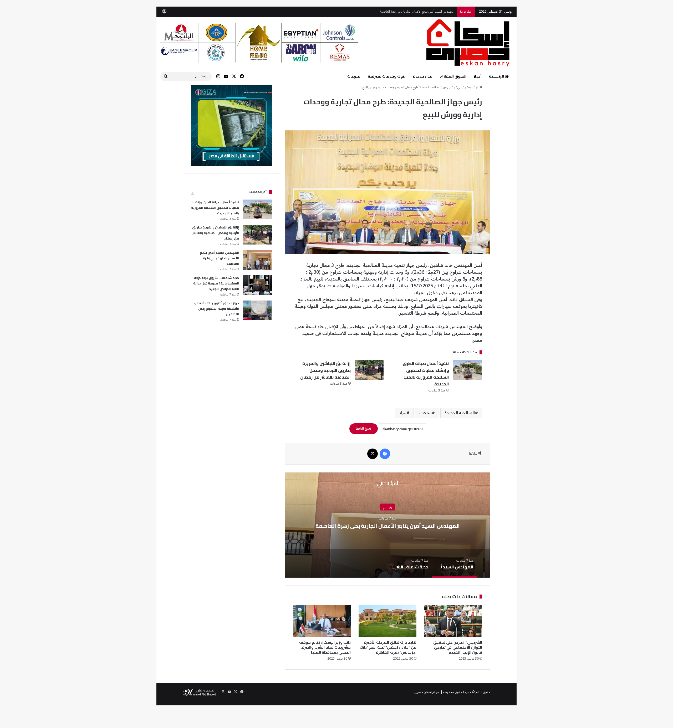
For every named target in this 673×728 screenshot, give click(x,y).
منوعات (353, 76)
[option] (387, 525)
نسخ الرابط (363, 428)
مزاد (402, 413)
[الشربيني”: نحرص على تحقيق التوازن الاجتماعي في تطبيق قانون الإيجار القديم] (453, 621)
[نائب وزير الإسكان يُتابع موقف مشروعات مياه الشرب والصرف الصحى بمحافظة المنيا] (322, 621)
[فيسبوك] (385, 454)
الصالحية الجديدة (460, 413)
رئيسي (461, 87)
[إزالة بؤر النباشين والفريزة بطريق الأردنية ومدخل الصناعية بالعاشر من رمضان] (369, 370)
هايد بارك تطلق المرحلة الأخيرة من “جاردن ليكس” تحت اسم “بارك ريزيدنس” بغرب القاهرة (388, 647)
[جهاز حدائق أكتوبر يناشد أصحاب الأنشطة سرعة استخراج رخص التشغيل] (257, 310)
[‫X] (372, 454)
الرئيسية (497, 76)
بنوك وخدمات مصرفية (387, 76)
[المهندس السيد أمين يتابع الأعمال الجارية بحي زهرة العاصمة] (257, 260)
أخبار (478, 76)
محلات (425, 413)
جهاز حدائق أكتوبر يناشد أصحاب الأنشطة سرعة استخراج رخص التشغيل (216, 308)
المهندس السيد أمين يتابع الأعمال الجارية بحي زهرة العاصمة (387, 526)
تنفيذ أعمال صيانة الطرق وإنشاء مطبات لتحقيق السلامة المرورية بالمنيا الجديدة (426, 373)
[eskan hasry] (469, 42)
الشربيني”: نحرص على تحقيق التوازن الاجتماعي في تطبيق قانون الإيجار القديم (457, 647)
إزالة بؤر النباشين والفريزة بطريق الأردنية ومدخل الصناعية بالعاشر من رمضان (325, 370)
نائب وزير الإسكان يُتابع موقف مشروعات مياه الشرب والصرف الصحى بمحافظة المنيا (325, 647)
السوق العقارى (453, 76)
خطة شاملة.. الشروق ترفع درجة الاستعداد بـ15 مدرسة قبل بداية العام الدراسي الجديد (401, 13)
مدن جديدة (422, 76)
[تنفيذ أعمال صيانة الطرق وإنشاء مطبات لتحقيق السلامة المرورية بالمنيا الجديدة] (467, 370)
